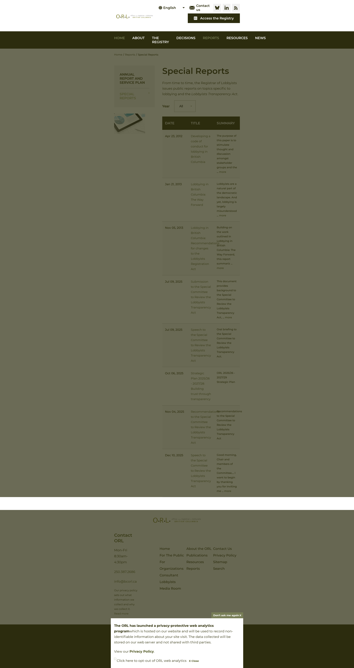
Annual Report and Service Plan (132, 78)
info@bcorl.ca (125, 581)
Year (166, 106)
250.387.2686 (124, 572)
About (138, 38)
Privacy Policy (224, 555)
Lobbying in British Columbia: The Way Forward (200, 194)
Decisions (185, 38)
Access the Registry (217, 18)
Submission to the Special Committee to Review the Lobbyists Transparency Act (201, 297)
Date (169, 123)
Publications (197, 555)
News (260, 38)
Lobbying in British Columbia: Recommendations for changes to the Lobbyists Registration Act (205, 248)
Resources (237, 38)
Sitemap (220, 562)
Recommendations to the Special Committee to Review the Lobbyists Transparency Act (205, 427)
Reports (211, 38)
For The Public (172, 555)
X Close (194, 660)
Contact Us (222, 549)
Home (119, 38)
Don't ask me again (226, 615)
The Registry (160, 40)
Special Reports (128, 96)
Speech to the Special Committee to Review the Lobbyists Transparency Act (201, 345)
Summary (226, 123)
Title (195, 123)
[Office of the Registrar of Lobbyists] (134, 16)
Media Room (170, 588)
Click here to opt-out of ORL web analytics (151, 661)
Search (219, 569)
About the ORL (198, 549)
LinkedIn (226, 8)
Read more (121, 613)
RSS (236, 8)
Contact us (203, 8)
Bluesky (217, 8)
